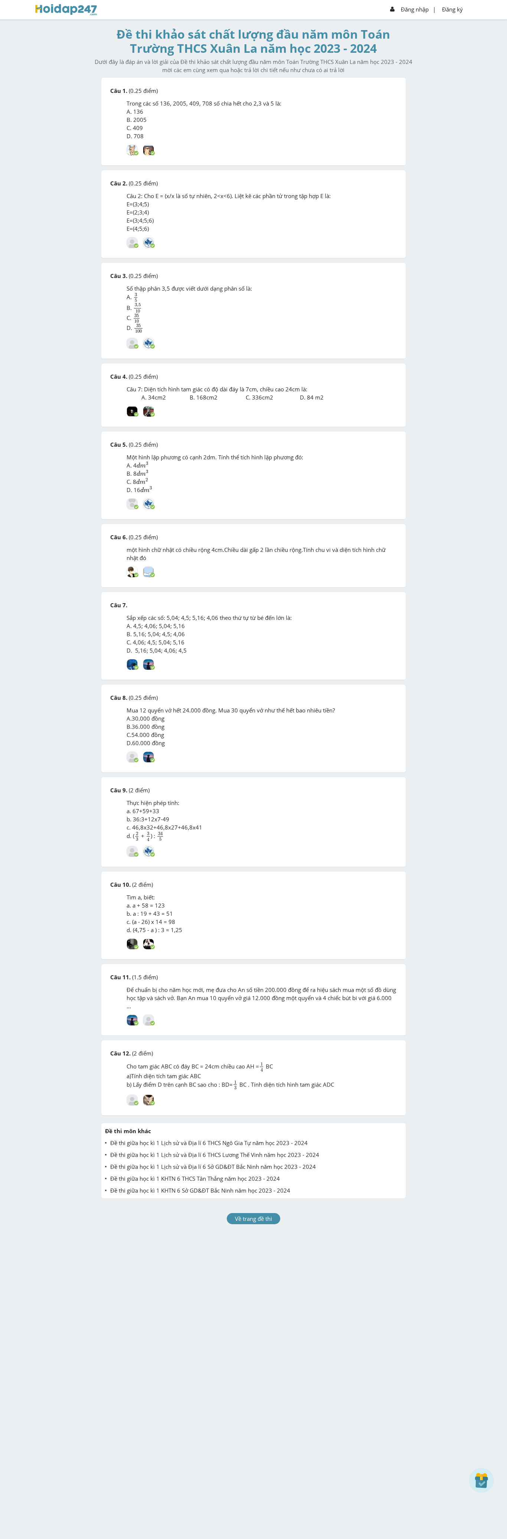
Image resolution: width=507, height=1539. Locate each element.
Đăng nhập (415, 9)
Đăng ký (452, 9)
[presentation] (135, 297)
